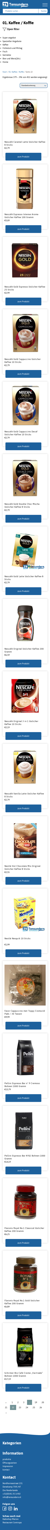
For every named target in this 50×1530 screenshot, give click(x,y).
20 (43, 1402)
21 (6, 1407)
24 (27, 1407)
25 (34, 1407)
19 (36, 1402)
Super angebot (9, 38)
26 (41, 1407)
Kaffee (5, 45)
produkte (7, 1459)
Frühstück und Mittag (12, 48)
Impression (8, 1466)
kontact (6, 1470)
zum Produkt (23, 157)
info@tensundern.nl (12, 1497)
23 (20, 1407)
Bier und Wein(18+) (11, 58)
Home (5, 62)
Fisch (5, 51)
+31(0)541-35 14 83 (12, 1494)
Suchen (44, 11)
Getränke (7, 55)
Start (5, 72)
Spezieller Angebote (12, 41)
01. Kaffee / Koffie (16, 72)
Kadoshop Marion (10, 1519)
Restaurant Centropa (12, 1522)
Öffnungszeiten (10, 1463)
